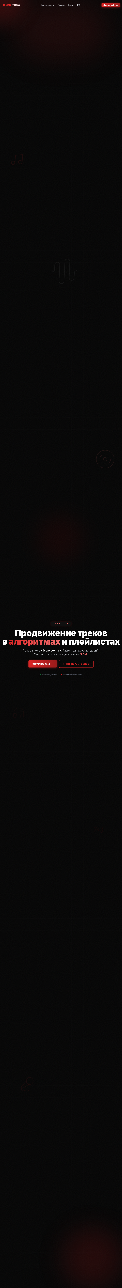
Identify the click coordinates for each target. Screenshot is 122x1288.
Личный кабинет (110, 5)
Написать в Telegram (77, 664)
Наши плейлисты (47, 5)
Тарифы (61, 5)
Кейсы (71, 5)
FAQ (79, 5)
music (13, 5)
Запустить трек (41, 664)
